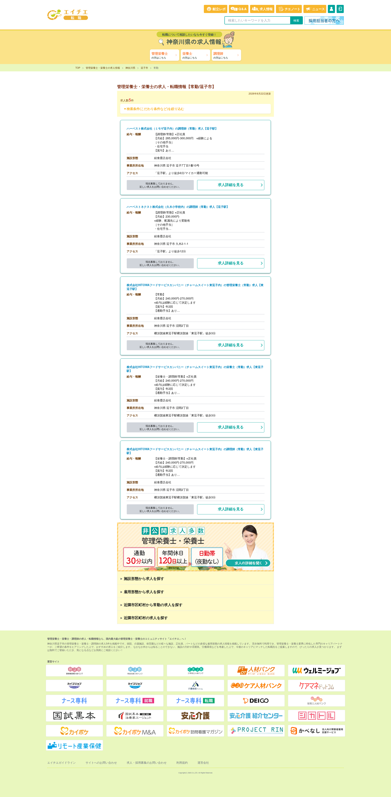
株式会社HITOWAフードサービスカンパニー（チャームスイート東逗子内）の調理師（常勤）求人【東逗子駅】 (195, 451)
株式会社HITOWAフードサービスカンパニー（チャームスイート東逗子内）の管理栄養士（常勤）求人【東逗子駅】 (195, 287)
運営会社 (203, 762)
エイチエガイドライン (61, 762)
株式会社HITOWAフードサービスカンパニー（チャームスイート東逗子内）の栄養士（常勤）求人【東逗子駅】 (195, 369)
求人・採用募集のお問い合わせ (147, 762)
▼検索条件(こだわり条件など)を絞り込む (153, 108)
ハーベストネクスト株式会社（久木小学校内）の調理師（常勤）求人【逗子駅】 (178, 207)
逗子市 (144, 67)
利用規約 (182, 762)
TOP (77, 67)
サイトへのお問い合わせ (101, 762)
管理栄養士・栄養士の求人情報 (103, 67)
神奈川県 (130, 67)
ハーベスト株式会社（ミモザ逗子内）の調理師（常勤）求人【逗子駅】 (172, 128)
